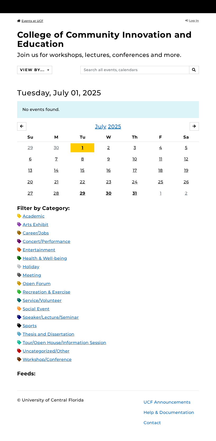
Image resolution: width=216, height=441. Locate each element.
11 (160, 158)
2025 (114, 126)
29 (30, 147)
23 (108, 181)
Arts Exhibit (35, 224)
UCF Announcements (167, 402)
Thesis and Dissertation (48, 334)
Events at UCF (32, 21)
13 (30, 170)
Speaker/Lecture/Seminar (51, 317)
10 (134, 158)
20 (30, 181)
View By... (33, 69)
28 (56, 193)
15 (82, 170)
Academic (34, 216)
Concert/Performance (46, 241)
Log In (194, 20)
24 (135, 181)
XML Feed (69, 373)
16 (108, 170)
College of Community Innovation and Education (104, 39)
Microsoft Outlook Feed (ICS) (51, 373)
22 (82, 181)
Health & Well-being (45, 258)
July (100, 126)
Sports (30, 325)
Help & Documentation (169, 412)
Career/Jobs (36, 233)
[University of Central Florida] (52, 6)
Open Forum (37, 283)
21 (56, 181)
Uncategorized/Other (46, 351)
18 (160, 170)
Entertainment (39, 249)
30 (56, 147)
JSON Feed (77, 373)
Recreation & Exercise (46, 292)
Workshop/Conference (47, 359)
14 (56, 170)
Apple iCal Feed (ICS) (42, 373)
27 (30, 193)
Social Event (36, 308)
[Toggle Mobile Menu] (198, 6)
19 (186, 170)
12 (186, 158)
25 (160, 181)
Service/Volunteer (42, 300)
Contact (152, 422)
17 (135, 170)
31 (134, 193)
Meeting (32, 275)
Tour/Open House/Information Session (64, 342)
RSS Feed (60, 373)
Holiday (31, 266)
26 (186, 181)
